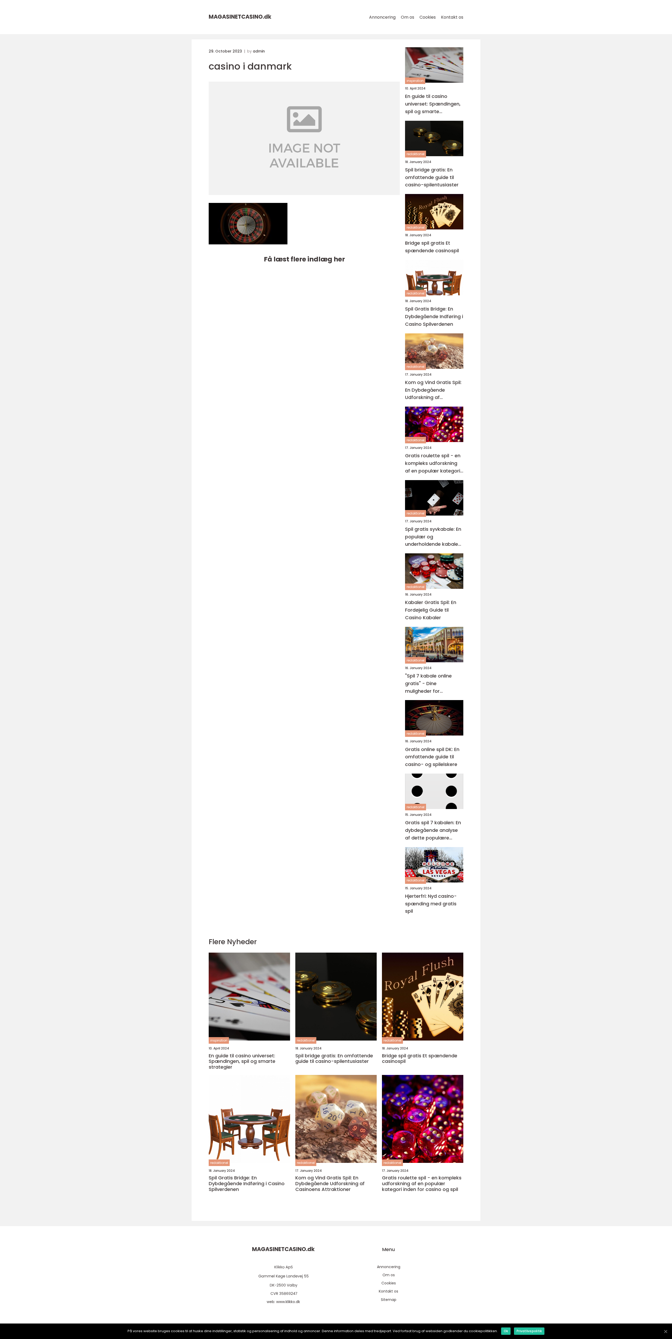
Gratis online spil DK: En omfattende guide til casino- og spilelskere (432, 757)
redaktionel (415, 154)
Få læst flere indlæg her (304, 259)
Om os (407, 17)
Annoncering (382, 17)
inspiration (415, 80)
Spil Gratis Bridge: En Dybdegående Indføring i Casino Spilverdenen (434, 316)
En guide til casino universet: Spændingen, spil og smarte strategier (432, 104)
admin (259, 51)
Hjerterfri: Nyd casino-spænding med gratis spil (431, 904)
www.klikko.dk (288, 1301)
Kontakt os (452, 17)
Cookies (427, 17)
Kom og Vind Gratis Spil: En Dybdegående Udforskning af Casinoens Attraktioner (433, 390)
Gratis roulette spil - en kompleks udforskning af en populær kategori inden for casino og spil (432, 463)
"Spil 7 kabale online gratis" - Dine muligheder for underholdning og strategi (428, 684)
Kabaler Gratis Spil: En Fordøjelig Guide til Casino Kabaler (430, 610)
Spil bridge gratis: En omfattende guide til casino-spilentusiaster (432, 177)
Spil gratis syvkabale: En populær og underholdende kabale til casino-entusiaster (433, 537)
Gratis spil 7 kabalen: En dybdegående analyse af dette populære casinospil (433, 830)
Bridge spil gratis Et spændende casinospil (432, 247)
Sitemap (388, 1299)
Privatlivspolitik (529, 1331)
